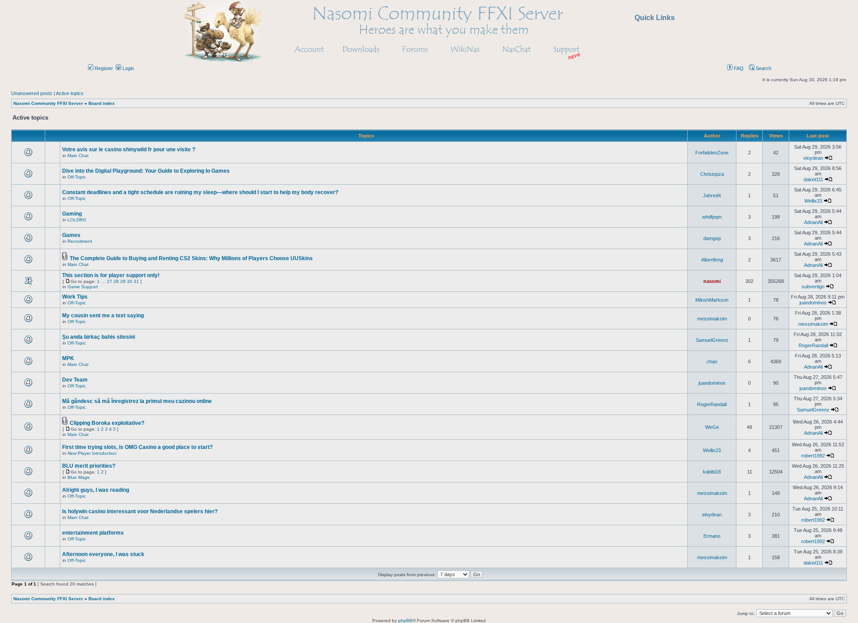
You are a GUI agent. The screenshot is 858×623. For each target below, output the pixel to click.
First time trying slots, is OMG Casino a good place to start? (137, 447)
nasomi (712, 281)
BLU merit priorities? (88, 466)
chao (712, 361)
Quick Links (655, 17)
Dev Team (75, 380)
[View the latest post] (828, 158)
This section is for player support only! (111, 275)
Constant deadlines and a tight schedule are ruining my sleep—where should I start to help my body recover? (200, 192)
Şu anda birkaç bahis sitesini (98, 337)
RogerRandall (813, 345)
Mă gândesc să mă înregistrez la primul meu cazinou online (137, 401)
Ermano (711, 536)
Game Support (82, 286)
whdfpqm (712, 217)
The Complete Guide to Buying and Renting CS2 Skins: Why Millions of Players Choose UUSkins (191, 258)
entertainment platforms (93, 533)
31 (136, 281)
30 (129, 281)
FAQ (738, 68)
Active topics (70, 93)
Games (71, 235)
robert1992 (813, 455)
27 (109, 281)
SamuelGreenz (712, 340)
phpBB (405, 620)
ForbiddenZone (711, 152)
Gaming (72, 214)
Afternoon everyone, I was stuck (103, 554)
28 (116, 281)
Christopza (712, 174)
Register (103, 68)
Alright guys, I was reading (95, 490)
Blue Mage (78, 477)
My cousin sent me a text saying (103, 315)
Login (127, 68)
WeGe (712, 427)
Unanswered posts (31, 93)
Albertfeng (712, 259)
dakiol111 (813, 179)
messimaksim (712, 318)
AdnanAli (813, 222)
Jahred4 (712, 195)
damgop (712, 238)
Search (762, 68)
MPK (68, 358)
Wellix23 (813, 201)
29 (123, 281)
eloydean (813, 158)
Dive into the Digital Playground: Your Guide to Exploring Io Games (146, 171)
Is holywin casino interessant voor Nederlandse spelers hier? (140, 511)
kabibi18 (712, 471)
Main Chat (77, 155)
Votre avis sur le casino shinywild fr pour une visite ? (128, 149)
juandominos (813, 302)
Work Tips (75, 297)
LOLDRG (76, 219)
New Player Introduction (92, 453)
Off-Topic (76, 176)
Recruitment (79, 241)
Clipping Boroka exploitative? (107, 423)
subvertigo (813, 286)
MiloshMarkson (711, 300)
